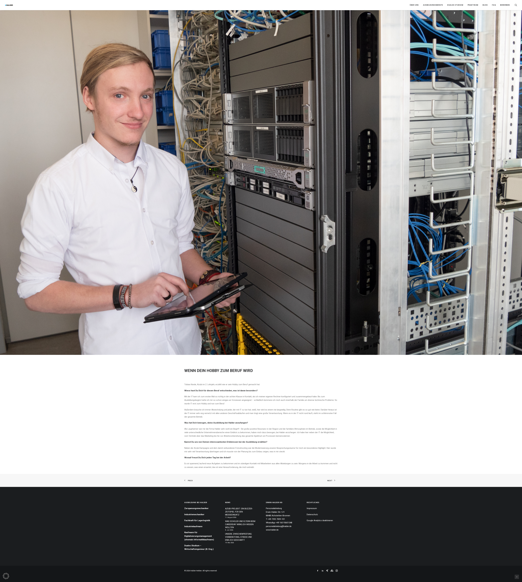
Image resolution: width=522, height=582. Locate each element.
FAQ (494, 5)
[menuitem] (414, 5)
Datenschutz (312, 514)
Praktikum (473, 5)
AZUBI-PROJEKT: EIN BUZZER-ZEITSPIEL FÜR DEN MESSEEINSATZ (239, 511)
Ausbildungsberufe (433, 5)
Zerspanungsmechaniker (196, 508)
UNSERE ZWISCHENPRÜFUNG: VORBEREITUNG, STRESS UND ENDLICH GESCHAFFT (238, 537)
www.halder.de (272, 530)
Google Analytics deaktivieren (320, 520)
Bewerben (505, 5)
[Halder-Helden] (9, 5)
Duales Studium (455, 5)
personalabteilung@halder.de (278, 526)
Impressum (312, 508)
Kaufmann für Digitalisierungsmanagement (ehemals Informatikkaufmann (198, 536)
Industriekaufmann (193, 526)
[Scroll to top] (517, 576)
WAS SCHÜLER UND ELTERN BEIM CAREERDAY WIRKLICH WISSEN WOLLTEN (240, 524)
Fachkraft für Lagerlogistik (197, 520)
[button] (516, 5)
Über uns (414, 5)
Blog (485, 5)
